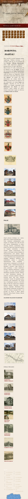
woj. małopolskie (18, 477)
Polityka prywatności (10, 7)
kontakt (18, 4)
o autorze (18, 1)
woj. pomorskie (9, 484)
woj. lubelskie (18, 472)
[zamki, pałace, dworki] (14, 11)
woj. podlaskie (18, 481)
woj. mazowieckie (9, 479)
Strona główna (7, 1)
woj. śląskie (17, 484)
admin (21, 46)
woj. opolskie (17, 479)
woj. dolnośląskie (9, 472)
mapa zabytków (7, 4)
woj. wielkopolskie (9, 489)
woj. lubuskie (18, 474)
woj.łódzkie (8, 477)
